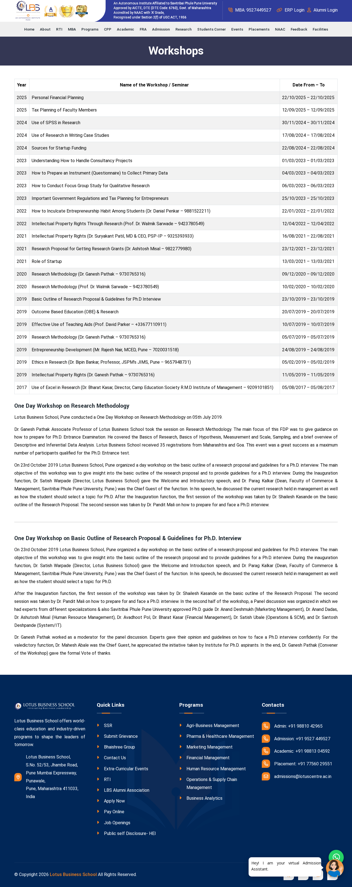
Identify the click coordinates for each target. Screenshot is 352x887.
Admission (161, 29)
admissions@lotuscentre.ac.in (302, 776)
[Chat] (335, 868)
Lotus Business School (73, 874)
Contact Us (115, 757)
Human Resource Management (216, 768)
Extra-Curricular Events (126, 768)
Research (183, 29)
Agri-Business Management (212, 725)
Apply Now (114, 801)
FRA (143, 29)
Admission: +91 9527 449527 (302, 738)
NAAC (280, 29)
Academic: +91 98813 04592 (302, 751)
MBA (72, 29)
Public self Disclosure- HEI (130, 833)
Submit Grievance (121, 736)
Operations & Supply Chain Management (211, 783)
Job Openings (117, 822)
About (45, 29)
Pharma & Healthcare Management (220, 736)
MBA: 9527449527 (252, 10)
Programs (89, 29)
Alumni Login (325, 10)
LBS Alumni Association (126, 790)
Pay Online (114, 811)
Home (29, 29)
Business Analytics (204, 798)
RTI (59, 29)
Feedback (299, 29)
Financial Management (208, 757)
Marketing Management (209, 747)
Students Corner (211, 29)
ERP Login (294, 10)
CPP (107, 29)
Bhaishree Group (119, 747)
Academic (125, 29)
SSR (108, 725)
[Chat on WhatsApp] (336, 857)
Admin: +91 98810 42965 (298, 726)
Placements (259, 29)
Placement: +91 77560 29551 (303, 763)
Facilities (320, 29)
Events (237, 29)
